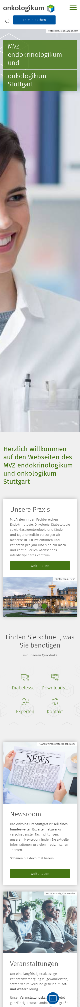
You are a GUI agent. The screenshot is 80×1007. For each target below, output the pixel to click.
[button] (35, 606)
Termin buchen (34, 20)
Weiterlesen (40, 566)
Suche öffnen (7, 21)
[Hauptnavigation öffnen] (73, 7)
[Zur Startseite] (29, 8)
